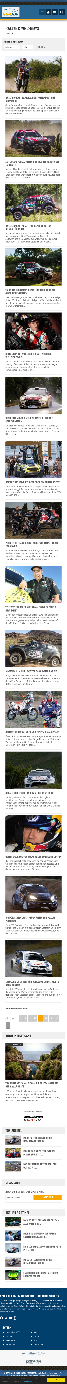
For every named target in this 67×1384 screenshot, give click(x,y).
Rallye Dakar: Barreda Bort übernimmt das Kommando (30, 99)
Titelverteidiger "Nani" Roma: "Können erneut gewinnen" (30, 608)
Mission (37, 1332)
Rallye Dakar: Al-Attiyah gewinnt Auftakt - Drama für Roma (29, 227)
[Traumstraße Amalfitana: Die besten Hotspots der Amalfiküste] (33, 1061)
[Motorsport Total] (33, 1362)
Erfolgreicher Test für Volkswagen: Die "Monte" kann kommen (32, 983)
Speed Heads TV (12, 1332)
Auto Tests (20, 1303)
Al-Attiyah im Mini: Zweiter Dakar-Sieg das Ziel (31, 671)
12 (46, 1018)
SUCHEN (41, 47)
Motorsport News (7, 1303)
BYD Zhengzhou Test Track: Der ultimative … (40, 1166)
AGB (35, 1340)
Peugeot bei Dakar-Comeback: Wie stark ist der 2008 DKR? (32, 544)
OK (56, 1379)
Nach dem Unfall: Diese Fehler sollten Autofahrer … (39, 1235)
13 (51, 1018)
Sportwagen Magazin (25, 1308)
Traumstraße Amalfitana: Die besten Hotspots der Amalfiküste (31, 1084)
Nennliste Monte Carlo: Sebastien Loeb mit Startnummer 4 (29, 419)
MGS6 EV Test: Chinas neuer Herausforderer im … (37, 1139)
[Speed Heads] (11, 12)
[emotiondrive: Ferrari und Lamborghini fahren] (33, 1354)
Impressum (38, 1344)
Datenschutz (10, 1344)
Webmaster (10, 1340)
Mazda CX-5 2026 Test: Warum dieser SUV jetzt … (39, 1152)
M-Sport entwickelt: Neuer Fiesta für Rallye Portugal (30, 919)
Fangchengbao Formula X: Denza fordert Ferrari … (40, 1274)
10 (35, 1018)
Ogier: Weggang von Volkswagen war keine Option (33, 856)
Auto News (57, 1300)
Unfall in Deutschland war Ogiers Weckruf (30, 793)
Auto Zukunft (14, 1306)
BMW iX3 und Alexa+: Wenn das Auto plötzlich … (42, 1248)
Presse (36, 1336)
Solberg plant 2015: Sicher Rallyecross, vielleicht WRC (28, 355)
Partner (8, 1336)
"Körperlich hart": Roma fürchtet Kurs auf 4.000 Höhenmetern (30, 291)
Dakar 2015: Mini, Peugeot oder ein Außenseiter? (33, 482)
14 (57, 1018)
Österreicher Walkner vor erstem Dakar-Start (32, 732)
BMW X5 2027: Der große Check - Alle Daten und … (41, 1222)
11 (40, 1018)
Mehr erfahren (27, 1381)
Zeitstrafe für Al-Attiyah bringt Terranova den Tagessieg (32, 163)
